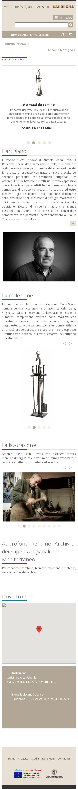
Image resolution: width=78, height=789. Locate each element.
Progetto (23, 758)
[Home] (39, 7)
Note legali (48, 758)
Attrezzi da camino (39, 104)
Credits (35, 758)
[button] (39, 629)
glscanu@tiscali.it (33, 694)
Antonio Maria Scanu (37, 128)
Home (15, 35)
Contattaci (64, 758)
